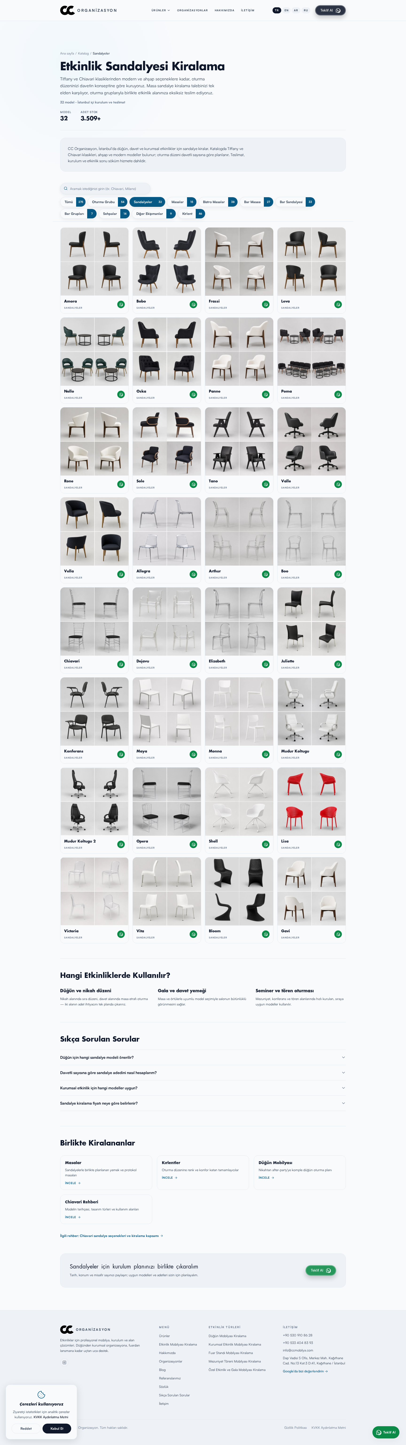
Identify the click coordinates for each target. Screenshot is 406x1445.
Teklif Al (326, 10)
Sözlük (163, 1387)
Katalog (83, 53)
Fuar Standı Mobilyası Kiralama (231, 1353)
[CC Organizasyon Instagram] (64, 1362)
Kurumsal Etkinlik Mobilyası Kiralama (235, 1344)
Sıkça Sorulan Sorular (174, 1395)
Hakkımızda (224, 10)
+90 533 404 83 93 (298, 1343)
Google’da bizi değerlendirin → (305, 1371)
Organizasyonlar (192, 10)
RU (306, 10)
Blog (162, 1370)
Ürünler (159, 10)
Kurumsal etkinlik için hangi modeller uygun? (98, 1088)
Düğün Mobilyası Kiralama (227, 1336)
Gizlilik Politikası (295, 1427)
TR (277, 10)
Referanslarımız (170, 1378)
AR (296, 10)
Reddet (26, 1428)
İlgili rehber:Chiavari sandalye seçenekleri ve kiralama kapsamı (109, 1236)
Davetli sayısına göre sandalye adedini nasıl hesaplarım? (108, 1072)
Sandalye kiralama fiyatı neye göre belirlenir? (99, 1103)
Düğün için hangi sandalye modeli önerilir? (97, 1057)
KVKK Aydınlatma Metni (329, 1427)
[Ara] (66, 188)
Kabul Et (57, 1428)
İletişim (247, 10)
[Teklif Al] (121, 304)
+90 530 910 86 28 (297, 1335)
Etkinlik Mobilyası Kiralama (178, 1344)
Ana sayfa (67, 53)
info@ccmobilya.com (298, 1350)
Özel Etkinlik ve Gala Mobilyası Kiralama (237, 1370)
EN (287, 10)
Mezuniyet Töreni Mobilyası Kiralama (235, 1361)
